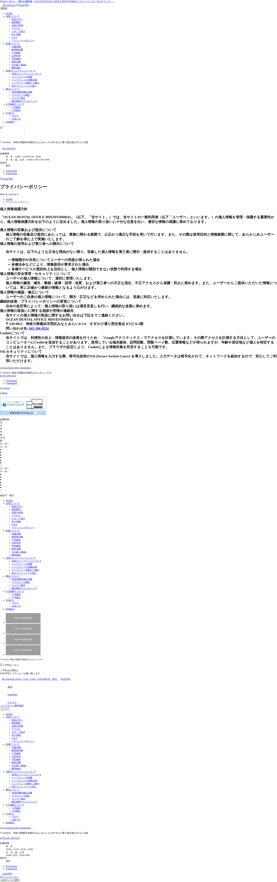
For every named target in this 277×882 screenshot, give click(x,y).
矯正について (13, 89)
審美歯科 (16, 68)
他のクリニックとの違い (24, 86)
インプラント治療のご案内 (25, 83)
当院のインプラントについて (21, 71)
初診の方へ (17, 19)
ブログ (15, 116)
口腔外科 (16, 55)
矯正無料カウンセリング (24, 101)
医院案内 (16, 22)
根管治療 (16, 62)
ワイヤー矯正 (18, 98)
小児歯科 (16, 52)
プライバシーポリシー (23, 40)
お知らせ (16, 119)
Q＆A (14, 37)
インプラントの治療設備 (24, 80)
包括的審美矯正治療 (22, 92)
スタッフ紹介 (18, 31)
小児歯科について (15, 104)
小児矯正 (16, 110)
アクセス (16, 28)
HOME (9, 13)
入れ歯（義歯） (20, 65)
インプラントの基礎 (22, 77)
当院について (13, 16)
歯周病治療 (17, 49)
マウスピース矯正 (21, 95)
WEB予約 (24, 5)
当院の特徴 (17, 25)
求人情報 (16, 34)
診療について (13, 43)
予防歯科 (16, 58)
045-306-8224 (8, 5)
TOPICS (10, 113)
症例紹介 (10, 122)
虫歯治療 (16, 46)
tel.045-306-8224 (8, 375)
